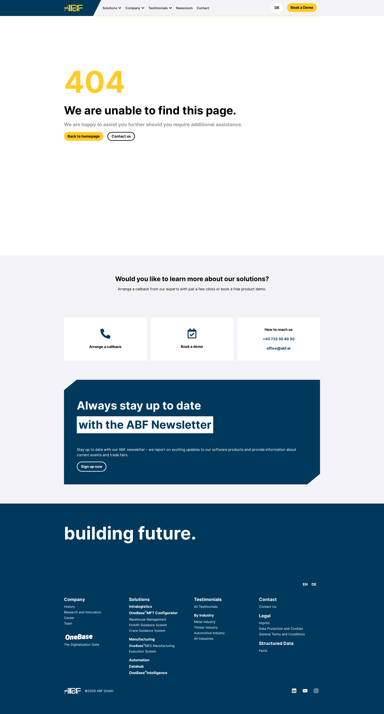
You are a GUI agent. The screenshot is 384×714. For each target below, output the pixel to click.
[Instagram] (316, 691)
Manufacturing (142, 639)
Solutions (139, 599)
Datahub (136, 666)
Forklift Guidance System (148, 625)
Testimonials (208, 599)
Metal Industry (205, 622)
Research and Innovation (82, 612)
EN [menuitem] (305, 584)
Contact (268, 599)
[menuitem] (277, 8)
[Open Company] (142, 8)
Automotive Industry (209, 633)
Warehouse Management (147, 619)
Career (69, 618)
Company (74, 599)
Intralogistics (140, 606)
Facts (263, 651)
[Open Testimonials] (170, 8)
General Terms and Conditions (282, 634)
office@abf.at (279, 348)
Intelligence (148, 673)
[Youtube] (305, 691)
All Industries (203, 639)
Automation (139, 660)
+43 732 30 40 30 (278, 339)
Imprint (264, 623)
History (69, 607)
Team (68, 623)
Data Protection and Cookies (281, 629)
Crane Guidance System (147, 631)
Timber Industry (206, 627)
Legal (265, 615)
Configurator (153, 613)
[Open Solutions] (119, 8)
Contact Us (267, 607)
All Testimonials (206, 607)
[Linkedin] (294, 691)
